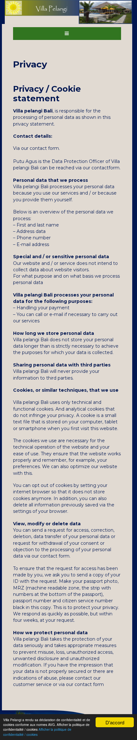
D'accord (114, 722)
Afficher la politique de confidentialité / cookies (37, 731)
